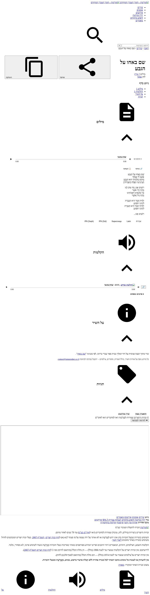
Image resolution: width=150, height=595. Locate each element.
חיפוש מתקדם (136, 18)
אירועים (139, 12)
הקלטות (138, 91)
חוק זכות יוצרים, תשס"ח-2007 (45, 537)
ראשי (146, 48)
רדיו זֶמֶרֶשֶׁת (138, 15)
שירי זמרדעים (123, 414)
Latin (129, 221)
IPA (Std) (102, 221)
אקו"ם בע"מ (84, 532)
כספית (121, 565)
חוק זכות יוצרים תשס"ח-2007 (37, 550)
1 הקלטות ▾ (138, 159)
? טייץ (137, 74)
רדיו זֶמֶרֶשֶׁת (140, 520)
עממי (139, 77)
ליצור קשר (117, 540)
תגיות (140, 96)
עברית (138, 221)
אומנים (140, 10)
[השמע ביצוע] (11, 159)
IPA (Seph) (89, 221)
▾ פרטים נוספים (137, 294)
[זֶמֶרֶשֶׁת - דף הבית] (144, 527)
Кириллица (116, 221)
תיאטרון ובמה (140, 414)
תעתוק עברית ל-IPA (112, 520)
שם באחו (81, 354)
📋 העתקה (127, 169)
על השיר (139, 94)
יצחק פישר (121, 157)
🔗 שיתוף (139, 169)
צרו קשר (128, 522)
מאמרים (139, 20)
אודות (134, 522)
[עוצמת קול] (130, 159)
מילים (139, 89)
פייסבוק (120, 522)
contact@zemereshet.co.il (68, 359)
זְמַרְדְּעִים (98, 520)
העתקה (9, 77)
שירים (140, 7)
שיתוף (62, 77)
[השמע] (6, 287)
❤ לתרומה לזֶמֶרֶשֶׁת (140, 420)
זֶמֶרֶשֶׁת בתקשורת (108, 522)
